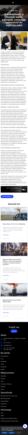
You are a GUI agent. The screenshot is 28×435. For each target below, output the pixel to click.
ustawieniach (10, 430)
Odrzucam (11, 432)
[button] (13, 2)
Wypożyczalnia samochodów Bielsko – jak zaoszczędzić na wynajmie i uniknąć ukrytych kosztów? (12, 262)
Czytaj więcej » (6, 275)
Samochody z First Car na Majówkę (14, 224)
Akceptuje (4, 432)
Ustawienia (19, 432)
